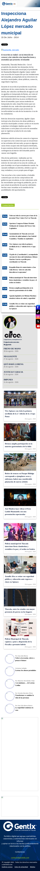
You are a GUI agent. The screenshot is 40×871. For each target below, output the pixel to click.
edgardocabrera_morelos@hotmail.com (13, 339)
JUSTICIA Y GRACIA (13, 372)
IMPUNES (8, 380)
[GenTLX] (20, 830)
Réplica (32, 867)
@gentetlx (8, 344)
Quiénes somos (7, 867)
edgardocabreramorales (12, 342)
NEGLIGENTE (11, 356)
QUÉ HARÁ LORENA (13, 364)
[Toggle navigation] (36, 4)
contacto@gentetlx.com (20, 858)
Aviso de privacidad (21, 867)
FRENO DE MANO (12, 349)
